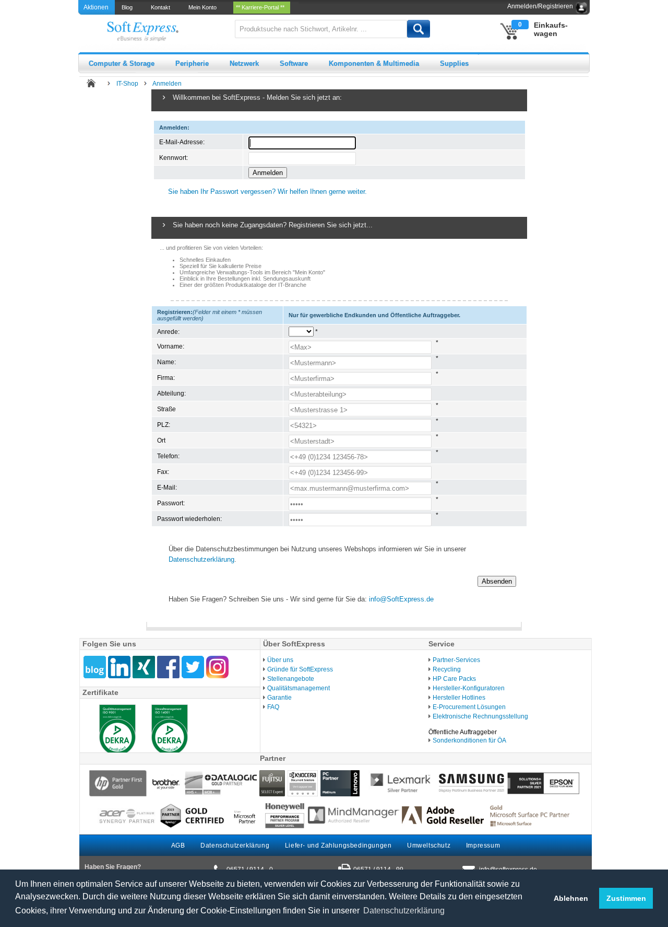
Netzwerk (244, 63)
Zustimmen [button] (626, 898)
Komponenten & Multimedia (374, 63)
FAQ (273, 707)
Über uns (280, 660)
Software (294, 63)
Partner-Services (456, 660)
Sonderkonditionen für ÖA (469, 740)
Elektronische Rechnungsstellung (480, 716)
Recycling (447, 669)
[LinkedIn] (119, 667)
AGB (178, 845)
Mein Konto (204, 7)
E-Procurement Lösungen (469, 707)
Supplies (454, 63)
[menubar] (207, 7)
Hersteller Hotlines (459, 697)
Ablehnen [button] (571, 898)
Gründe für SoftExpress (300, 669)
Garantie (279, 697)
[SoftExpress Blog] (95, 667)
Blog (129, 7)
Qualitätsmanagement (298, 688)
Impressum (483, 845)
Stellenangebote (290, 678)
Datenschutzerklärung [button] (404, 910)
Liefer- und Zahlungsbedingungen (338, 845)
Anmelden (167, 83)
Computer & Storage (121, 63)
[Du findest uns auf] (168, 667)
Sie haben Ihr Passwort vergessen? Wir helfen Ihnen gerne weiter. (267, 191)
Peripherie (192, 63)
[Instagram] (217, 667)
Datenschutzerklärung (201, 559)
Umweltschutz (428, 845)
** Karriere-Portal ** (262, 7)
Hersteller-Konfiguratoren (469, 688)
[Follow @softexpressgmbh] (193, 667)
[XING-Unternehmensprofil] (144, 667)
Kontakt (162, 7)
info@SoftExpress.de (401, 599)
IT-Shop (127, 83)
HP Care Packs (454, 678)
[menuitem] (128, 7)
